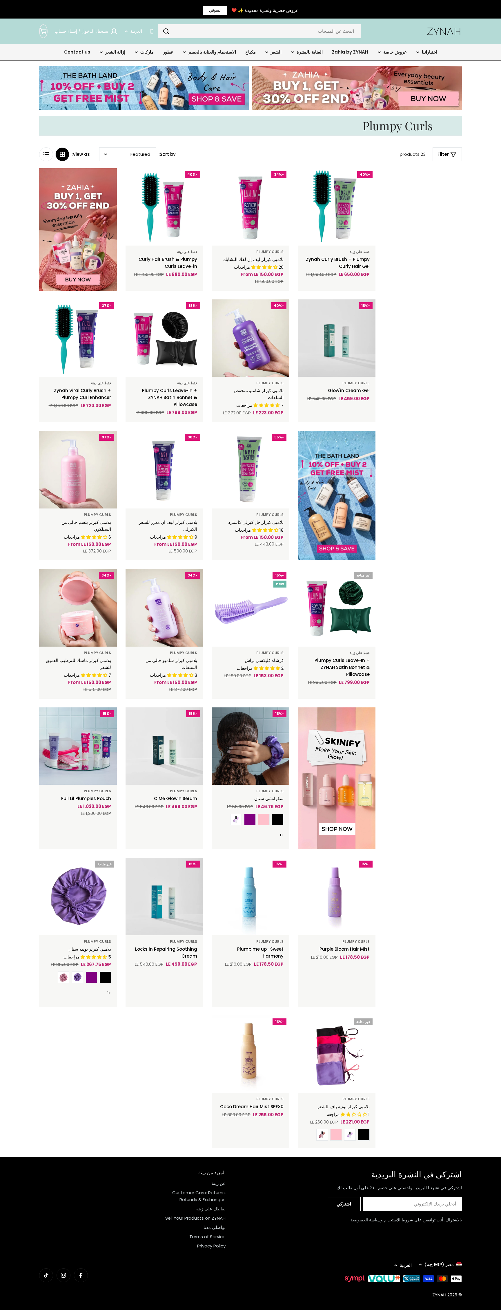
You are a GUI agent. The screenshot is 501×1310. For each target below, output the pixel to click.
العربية (136, 31)
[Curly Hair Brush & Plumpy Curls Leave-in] (164, 207)
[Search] (166, 31)
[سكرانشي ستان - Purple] (250, 819)
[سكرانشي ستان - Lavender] (236, 819)
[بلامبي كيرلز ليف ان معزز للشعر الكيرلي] (164, 469)
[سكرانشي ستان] (250, 746)
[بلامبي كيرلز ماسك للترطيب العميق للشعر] (78, 608)
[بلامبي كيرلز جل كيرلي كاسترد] (250, 469)
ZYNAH (439, 1295)
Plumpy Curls (270, 251)
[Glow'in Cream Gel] (337, 338)
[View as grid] (62, 154)
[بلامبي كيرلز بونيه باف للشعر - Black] (364, 1135)
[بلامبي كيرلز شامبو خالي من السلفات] (164, 608)
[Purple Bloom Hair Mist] (337, 896)
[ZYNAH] (357, 88)
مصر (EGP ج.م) (439, 1264)
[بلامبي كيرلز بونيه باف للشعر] (337, 1054)
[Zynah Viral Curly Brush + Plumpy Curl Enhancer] (78, 338)
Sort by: (167, 154)
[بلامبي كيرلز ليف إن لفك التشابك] (250, 207)
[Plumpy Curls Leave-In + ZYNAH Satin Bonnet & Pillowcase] (164, 338)
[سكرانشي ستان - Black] (278, 819)
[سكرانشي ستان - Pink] (264, 819)
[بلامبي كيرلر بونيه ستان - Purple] (91, 977)
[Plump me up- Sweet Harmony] (250, 896)
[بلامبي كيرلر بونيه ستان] (78, 896)
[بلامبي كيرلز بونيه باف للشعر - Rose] (322, 1135)
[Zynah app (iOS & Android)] (152, 31)
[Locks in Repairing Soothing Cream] (164, 896)
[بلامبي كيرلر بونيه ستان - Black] (105, 977)
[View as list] (46, 154)
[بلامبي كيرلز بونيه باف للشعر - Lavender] (350, 1135)
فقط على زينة (360, 251)
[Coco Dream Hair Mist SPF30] (250, 1054)
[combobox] (259, 31)
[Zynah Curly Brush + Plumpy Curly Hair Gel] (337, 207)
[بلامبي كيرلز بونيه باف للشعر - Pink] (336, 1135)
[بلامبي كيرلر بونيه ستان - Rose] (63, 977)
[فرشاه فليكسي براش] (250, 608)
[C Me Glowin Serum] (164, 746)
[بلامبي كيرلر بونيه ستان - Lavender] (77, 977)
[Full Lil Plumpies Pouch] (78, 746)
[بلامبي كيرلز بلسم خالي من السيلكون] (78, 469)
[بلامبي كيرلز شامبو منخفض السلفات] (250, 338)
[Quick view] (315, 181)
